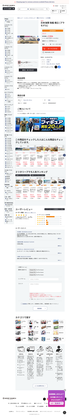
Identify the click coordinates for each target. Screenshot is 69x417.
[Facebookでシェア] (59, 67)
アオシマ (49, 60)
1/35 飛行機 (8, 140)
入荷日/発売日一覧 (9, 217)
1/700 (48, 62)
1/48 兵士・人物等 (9, 56)
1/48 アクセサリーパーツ (9, 63)
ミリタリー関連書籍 (9, 187)
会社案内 (11, 411)
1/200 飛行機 (9, 147)
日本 (49, 100)
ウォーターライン (51, 64)
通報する (59, 238)
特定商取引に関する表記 (32, 411)
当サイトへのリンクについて (46, 411)
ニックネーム (21, 279)
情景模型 (8, 176)
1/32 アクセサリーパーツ (9, 151)
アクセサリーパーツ (9, 98)
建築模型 (8, 178)
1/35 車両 (8, 30)
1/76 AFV (8, 70)
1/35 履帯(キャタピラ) (9, 38)
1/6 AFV (8, 89)
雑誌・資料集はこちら (9, 211)
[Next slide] (38, 39)
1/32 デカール (9, 162)
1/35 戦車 (8, 28)
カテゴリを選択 (7, 8)
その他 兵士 (8, 111)
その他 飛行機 (9, 148)
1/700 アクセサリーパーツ (9, 125)
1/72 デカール (9, 165)
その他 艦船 (8, 123)
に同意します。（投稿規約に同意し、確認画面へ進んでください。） (41, 303)
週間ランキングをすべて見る (22, 175)
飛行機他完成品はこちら (9, 205)
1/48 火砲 (8, 53)
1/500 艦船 (8, 121)
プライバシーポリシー (20, 411)
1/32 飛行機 (8, 138)
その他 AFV (8, 96)
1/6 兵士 (8, 110)
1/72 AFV (8, 94)
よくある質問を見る (39, 386)
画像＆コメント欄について (30, 212)
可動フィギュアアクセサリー (9, 174)
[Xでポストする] (56, 67)
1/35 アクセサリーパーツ (9, 43)
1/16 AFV (8, 80)
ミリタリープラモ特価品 (9, 21)
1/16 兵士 (8, 108)
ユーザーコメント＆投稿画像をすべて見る (54, 209)
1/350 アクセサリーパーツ (9, 128)
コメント (20, 283)
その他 (7, 181)
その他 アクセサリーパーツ (9, 131)
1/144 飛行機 (9, 145)
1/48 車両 (8, 52)
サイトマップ (57, 411)
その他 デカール (9, 167)
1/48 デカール (9, 163)
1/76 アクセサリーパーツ (9, 73)
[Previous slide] (17, 39)
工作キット (8, 180)
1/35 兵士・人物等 (9, 34)
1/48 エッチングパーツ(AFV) (9, 60)
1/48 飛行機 (8, 142)
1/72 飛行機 (8, 143)
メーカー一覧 (9, 219)
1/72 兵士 (8, 106)
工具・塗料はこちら (9, 199)
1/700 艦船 (8, 118)
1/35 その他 (8, 36)
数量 (43, 44)
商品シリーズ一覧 (9, 222)
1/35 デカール (9, 41)
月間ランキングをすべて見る (37, 175)
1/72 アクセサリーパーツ (9, 157)
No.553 (58, 64)
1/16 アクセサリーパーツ (9, 82)
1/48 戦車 (8, 50)
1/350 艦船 (8, 120)
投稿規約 (25, 304)
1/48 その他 (8, 58)
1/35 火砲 (8, 32)
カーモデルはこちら (9, 193)
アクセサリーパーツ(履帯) (9, 101)
